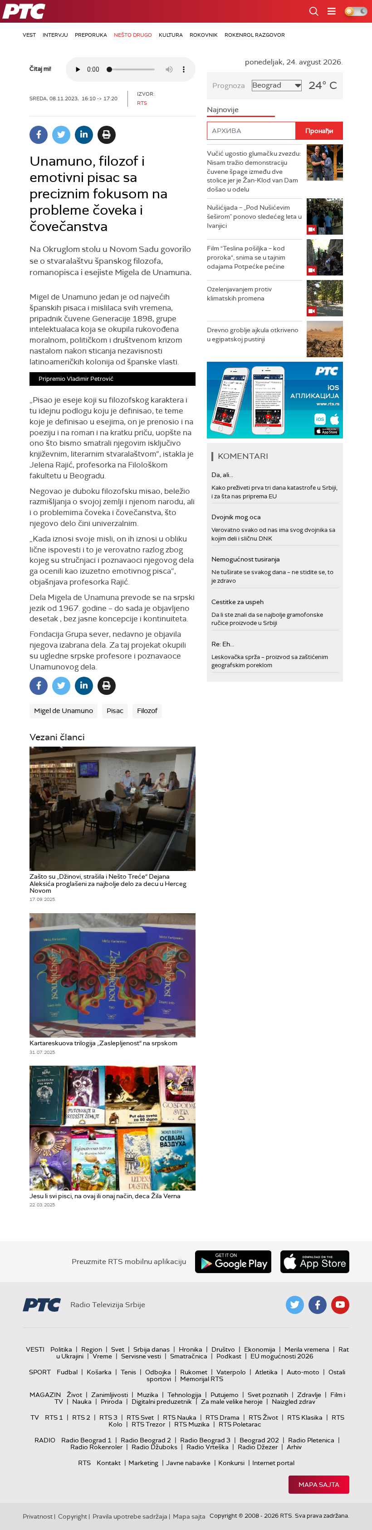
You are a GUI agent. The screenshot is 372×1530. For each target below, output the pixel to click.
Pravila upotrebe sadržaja (130, 1516)
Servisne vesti (141, 1356)
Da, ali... (222, 475)
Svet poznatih (268, 1395)
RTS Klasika (305, 1417)
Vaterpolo (231, 1372)
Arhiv (294, 1447)
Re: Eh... (222, 644)
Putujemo (224, 1395)
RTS (84, 1463)
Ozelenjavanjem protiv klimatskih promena (239, 293)
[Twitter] (61, 135)
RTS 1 (54, 1417)
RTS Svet (140, 1417)
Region (91, 1349)
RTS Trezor (148, 1424)
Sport (40, 1372)
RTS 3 (108, 1417)
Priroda (111, 1401)
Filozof (147, 710)
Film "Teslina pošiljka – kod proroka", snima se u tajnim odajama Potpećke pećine (246, 257)
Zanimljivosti (109, 1395)
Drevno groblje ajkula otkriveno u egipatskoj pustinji (253, 334)
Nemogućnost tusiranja (245, 559)
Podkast (228, 1356)
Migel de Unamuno (63, 710)
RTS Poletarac (240, 1424)
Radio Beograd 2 (146, 1440)
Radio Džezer (258, 1447)
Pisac (115, 710)
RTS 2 (81, 1417)
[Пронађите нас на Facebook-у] (317, 1305)
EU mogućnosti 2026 (281, 1356)
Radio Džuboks (154, 1447)
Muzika (147, 1395)
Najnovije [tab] (223, 109)
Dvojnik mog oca (236, 517)
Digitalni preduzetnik (162, 1401)
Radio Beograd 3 (205, 1440)
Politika (61, 1349)
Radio (44, 1440)
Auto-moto (303, 1372)
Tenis (128, 1372)
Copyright (72, 1516)
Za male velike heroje (232, 1401)
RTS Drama (223, 1417)
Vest (29, 35)
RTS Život (263, 1417)
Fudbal (67, 1372)
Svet (117, 1349)
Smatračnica (188, 1356)
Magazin (45, 1395)
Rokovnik (204, 35)
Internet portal (273, 1463)
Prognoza (228, 85)
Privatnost (38, 1516)
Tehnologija (184, 1395)
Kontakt (109, 1463)
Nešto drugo (133, 35)
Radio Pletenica (311, 1440)
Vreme (102, 1356)
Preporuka (91, 35)
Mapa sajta (319, 1485)
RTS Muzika (192, 1424)
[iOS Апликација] (275, 400)
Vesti (35, 1349)
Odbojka (158, 1372)
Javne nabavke (188, 1463)
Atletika (266, 1372)
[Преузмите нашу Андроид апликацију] (233, 1261)
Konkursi (231, 1463)
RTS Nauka (179, 1417)
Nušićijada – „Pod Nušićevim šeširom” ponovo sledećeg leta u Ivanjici (254, 216)
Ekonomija (259, 1349)
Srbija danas (151, 1349)
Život (74, 1395)
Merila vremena (306, 1349)
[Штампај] (107, 135)
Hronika (190, 1349)
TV (34, 1417)
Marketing (143, 1463)
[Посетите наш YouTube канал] (340, 1305)
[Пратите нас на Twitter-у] (295, 1305)
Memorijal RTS (201, 1379)
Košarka (99, 1372)
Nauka (82, 1401)
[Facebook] (38, 135)
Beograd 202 (259, 1440)
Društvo (223, 1349)
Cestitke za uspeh (237, 602)
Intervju (55, 35)
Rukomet (193, 1372)
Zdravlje (309, 1395)
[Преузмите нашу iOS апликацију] (314, 1261)
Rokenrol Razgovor (255, 35)
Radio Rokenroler (96, 1447)
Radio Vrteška (207, 1447)
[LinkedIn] (84, 135)
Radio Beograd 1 (86, 1440)
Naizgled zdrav (293, 1401)
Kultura (171, 35)
